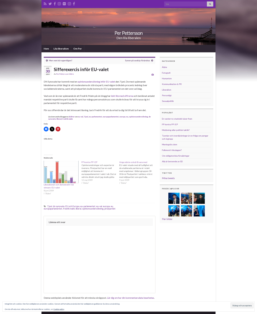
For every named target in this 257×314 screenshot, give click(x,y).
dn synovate (59, 206)
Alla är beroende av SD (172, 161)
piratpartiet (109, 208)
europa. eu (123, 117)
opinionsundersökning (138, 117)
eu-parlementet (95, 117)
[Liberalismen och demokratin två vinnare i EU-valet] (61, 172)
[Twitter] (50, 3)
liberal (59, 119)
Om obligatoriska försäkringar (175, 155)
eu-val (80, 117)
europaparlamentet (111, 117)
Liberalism (166, 89)
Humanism (167, 78)
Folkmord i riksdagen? (172, 150)
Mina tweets (168, 178)
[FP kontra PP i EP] (100, 173)
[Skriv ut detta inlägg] (153, 74)
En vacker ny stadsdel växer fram (177, 118)
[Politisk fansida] (55, 3)
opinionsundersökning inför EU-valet (96, 81)
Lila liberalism (61, 48)
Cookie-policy (58, 309)
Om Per (77, 48)
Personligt (167, 95)
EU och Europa (72, 206)
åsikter (72, 117)
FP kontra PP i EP (170, 124)
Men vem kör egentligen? (60, 60)
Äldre (71, 74)
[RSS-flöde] (45, 3)
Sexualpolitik (168, 101)
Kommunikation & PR (172, 84)
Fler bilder (167, 219)
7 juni (86, 117)
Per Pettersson (129, 33)
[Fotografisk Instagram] (69, 3)
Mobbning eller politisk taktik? (176, 130)
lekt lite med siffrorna (122, 95)
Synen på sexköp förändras (137, 60)
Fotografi (166, 73)
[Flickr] (64, 3)
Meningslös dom (169, 144)
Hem (46, 48)
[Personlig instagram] (59, 3)
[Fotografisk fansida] (74, 3)
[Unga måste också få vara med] (138, 173)
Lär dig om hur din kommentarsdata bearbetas (130, 297)
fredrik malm (67, 119)
